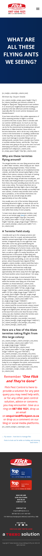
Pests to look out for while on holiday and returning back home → (22, 441)
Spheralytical (31, 551)
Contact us (21, 508)
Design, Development (13, 551)
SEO (24, 551)
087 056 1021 (20, 408)
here (22, 215)
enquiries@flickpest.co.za (22, 416)
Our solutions (21, 497)
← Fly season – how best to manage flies (16, 437)
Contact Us (21, 502)
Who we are (21, 495)
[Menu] (37, 9)
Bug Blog (21, 500)
